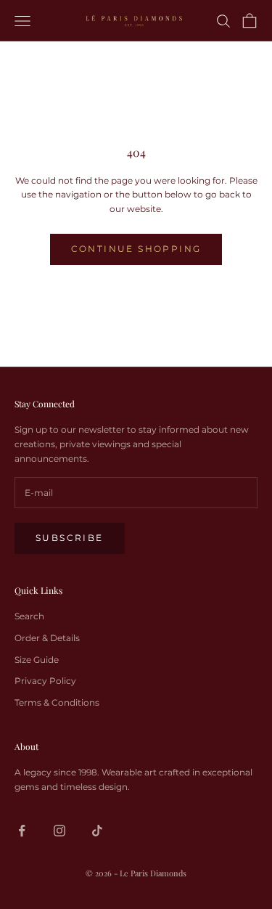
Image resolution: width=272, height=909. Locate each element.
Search (29, 616)
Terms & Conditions (57, 702)
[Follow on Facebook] (22, 830)
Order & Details (47, 637)
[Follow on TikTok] (97, 830)
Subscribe (70, 537)
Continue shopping (136, 248)
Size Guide (37, 659)
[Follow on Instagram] (59, 830)
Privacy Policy (45, 680)
